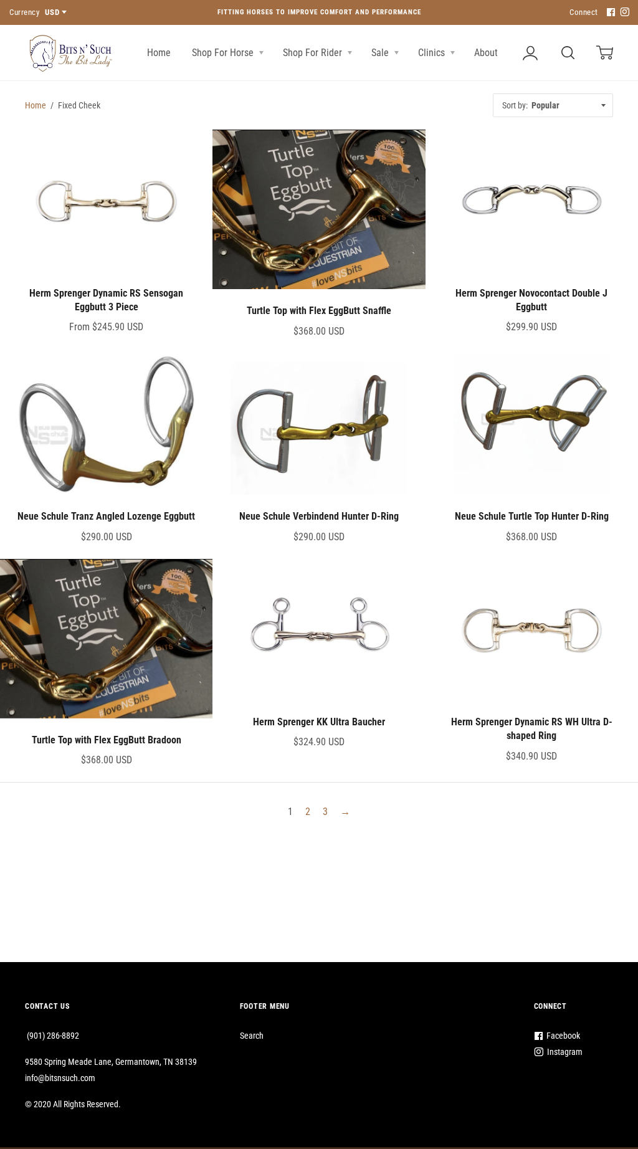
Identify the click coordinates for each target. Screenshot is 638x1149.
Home (159, 53)
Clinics (432, 53)
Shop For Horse (224, 53)
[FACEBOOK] (609, 13)
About (487, 53)
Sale (381, 53)
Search (252, 1036)
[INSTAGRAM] (623, 13)
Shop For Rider (314, 53)
